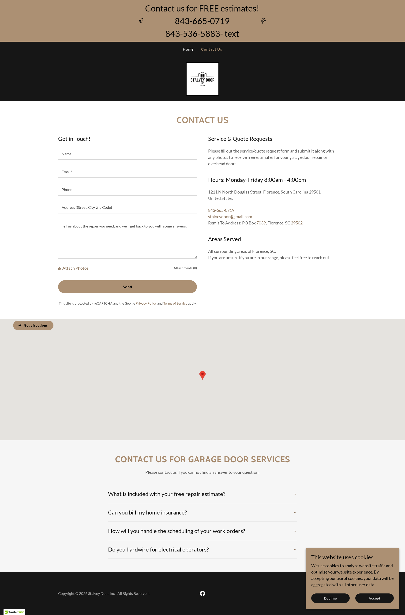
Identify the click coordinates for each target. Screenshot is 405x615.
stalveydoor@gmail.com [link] (230, 216)
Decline (330, 598)
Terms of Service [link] (175, 303)
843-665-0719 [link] (221, 210)
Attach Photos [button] (75, 268)
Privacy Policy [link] (146, 303)
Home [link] (188, 49)
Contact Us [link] (211, 49)
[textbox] (127, 154)
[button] (60, 268)
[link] (202, 78)
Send (127, 286)
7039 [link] (261, 222)
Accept (374, 598)
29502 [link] (297, 222)
